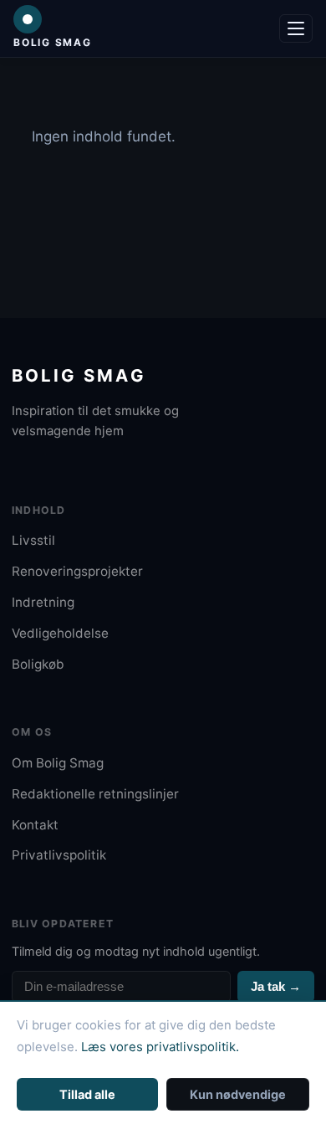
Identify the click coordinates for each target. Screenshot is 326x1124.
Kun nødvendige (238, 1094)
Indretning (43, 602)
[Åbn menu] (296, 28)
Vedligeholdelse (60, 633)
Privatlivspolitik (59, 855)
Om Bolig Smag (58, 763)
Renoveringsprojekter (77, 571)
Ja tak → (276, 986)
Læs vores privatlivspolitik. (160, 1047)
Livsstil (33, 540)
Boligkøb (38, 664)
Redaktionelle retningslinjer (95, 794)
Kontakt (35, 825)
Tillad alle (87, 1094)
